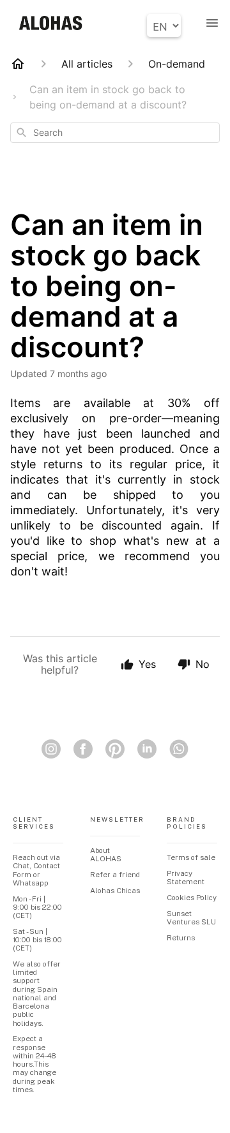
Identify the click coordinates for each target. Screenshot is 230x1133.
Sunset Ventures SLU (191, 917)
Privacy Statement (185, 877)
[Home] (18, 63)
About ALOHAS (105, 854)
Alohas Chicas (115, 890)
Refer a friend (115, 874)
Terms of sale (191, 857)
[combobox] (115, 132)
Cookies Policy (192, 897)
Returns (181, 937)
